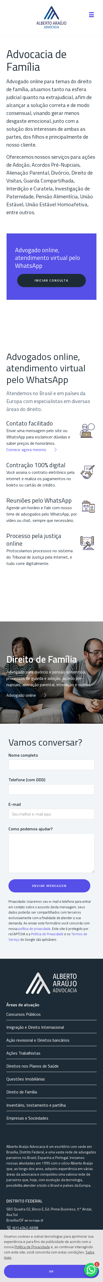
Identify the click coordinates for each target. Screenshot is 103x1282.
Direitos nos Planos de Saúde (32, 1066)
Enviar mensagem (49, 885)
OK (51, 1271)
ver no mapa (32, 1220)
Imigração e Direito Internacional (35, 1027)
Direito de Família (21, 1092)
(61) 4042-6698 (25, 1227)
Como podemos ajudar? (30, 829)
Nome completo (23, 755)
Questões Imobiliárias (25, 1079)
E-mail (14, 804)
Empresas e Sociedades (27, 1118)
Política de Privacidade (32, 1247)
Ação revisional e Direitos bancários (37, 1040)
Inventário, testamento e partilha (36, 1105)
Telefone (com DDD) (26, 779)
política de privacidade (34, 928)
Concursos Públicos (23, 1014)
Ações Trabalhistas (23, 1053)
